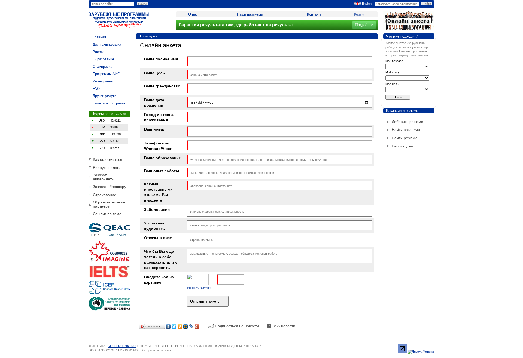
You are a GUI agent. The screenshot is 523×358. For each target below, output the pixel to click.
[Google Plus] (197, 326)
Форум (358, 14)
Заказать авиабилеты (103, 177)
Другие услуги (104, 96)
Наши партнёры (250, 14)
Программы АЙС (106, 74)
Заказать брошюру (109, 186)
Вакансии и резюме (402, 111)
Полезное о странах (109, 103)
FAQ (96, 89)
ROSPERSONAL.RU (122, 346)
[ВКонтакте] (168, 326)
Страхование (104, 195)
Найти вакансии (406, 130)
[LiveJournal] (191, 326)
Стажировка (102, 66)
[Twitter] (174, 326)
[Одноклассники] (180, 326)
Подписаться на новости (237, 326)
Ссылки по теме (107, 214)
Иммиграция (103, 81)
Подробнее (364, 25)
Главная (99, 37)
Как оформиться (107, 159)
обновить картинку (199, 287)
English (367, 3)
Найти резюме (405, 138)
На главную (147, 36)
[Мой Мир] (185, 326)
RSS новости (283, 326)
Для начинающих (107, 44)
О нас (193, 14)
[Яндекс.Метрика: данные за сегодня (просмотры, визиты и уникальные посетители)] (421, 352)
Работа (98, 52)
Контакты (314, 14)
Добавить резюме (407, 121)
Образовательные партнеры (109, 204)
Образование (103, 59)
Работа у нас (403, 146)
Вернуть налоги (107, 167)
